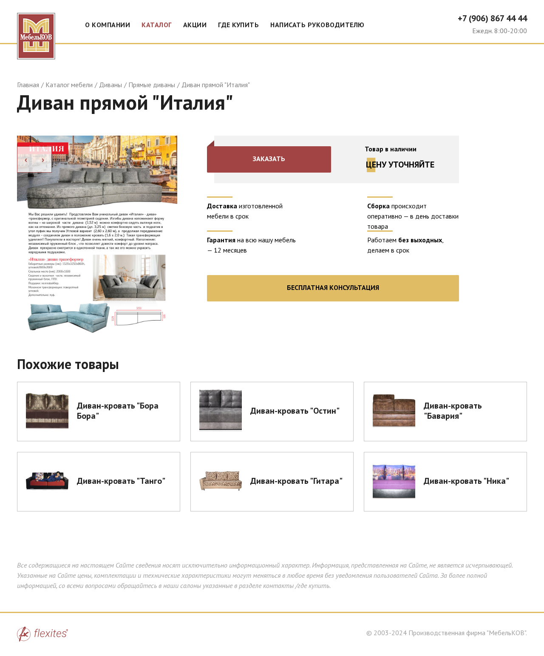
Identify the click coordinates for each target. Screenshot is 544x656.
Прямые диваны (151, 84)
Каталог (157, 24)
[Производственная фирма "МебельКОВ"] (36, 30)
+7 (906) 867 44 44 (492, 18)
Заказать (269, 158)
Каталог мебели (69, 84)
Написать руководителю (317, 24)
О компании (107, 24)
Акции (195, 24)
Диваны (110, 84)
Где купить (238, 24)
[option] (97, 234)
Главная (28, 84)
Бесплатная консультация (333, 287)
